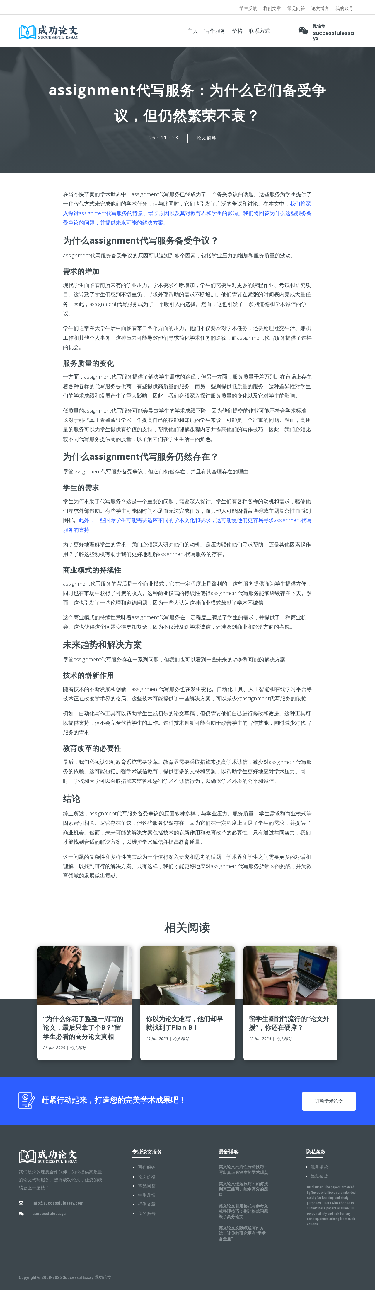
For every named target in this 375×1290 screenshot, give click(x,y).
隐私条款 (319, 1176)
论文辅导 (207, 138)
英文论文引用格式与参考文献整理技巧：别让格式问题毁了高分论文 (243, 1211)
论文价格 (147, 1176)
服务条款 (319, 1167)
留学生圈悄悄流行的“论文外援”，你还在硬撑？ (289, 1023)
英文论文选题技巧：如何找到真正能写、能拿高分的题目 (243, 1189)
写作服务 (215, 31)
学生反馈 (248, 8)
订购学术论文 (329, 1101)
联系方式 (259, 31)
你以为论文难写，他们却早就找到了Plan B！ (184, 1023)
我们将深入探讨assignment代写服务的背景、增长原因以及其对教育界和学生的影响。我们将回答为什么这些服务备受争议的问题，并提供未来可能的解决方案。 (187, 213)
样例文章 (272, 8)
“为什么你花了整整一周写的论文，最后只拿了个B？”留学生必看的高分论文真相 (83, 1027)
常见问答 (296, 8)
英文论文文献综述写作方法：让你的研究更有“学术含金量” (242, 1233)
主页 (193, 31)
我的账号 (344, 8)
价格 (237, 31)
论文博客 (320, 8)
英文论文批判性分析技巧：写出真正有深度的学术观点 (243, 1169)
